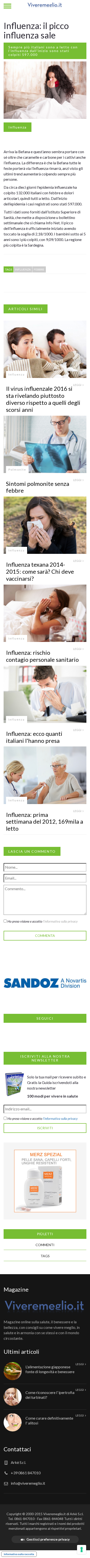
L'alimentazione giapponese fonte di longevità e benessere (49, 1369)
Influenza (17, 127)
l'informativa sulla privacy (60, 921)
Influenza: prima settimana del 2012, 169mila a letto (44, 821)
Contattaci (17, 1449)
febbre (39, 269)
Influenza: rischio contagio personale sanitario (42, 656)
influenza (23, 269)
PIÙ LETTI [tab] (45, 1234)
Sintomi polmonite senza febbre (37, 487)
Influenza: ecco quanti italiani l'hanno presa (34, 737)
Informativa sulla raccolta (19, 1554)
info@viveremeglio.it (28, 1483)
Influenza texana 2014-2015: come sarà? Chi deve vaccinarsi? (40, 571)
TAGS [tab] (45, 1256)
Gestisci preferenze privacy (48, 1539)
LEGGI (77, 385)
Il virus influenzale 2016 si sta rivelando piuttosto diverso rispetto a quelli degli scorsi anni (43, 399)
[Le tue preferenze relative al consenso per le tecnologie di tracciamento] (81, 1549)
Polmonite (17, 469)
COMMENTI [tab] (45, 1245)
